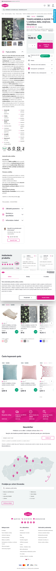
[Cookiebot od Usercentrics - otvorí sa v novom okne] (48, 272)
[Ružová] (3, 341)
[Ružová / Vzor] (22, 341)
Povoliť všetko (45, 297)
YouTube (28, 522)
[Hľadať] (3, 9)
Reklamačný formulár (24, 532)
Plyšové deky (19, 13)
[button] (40, 56)
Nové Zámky (33, 494)
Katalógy (22, 537)
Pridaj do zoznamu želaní (17, 305)
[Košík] (48, 5)
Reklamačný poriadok (43, 535)
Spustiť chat (13, 240)
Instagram (25, 522)
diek (19, 196)
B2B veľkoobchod (24, 549)
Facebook (22, 522)
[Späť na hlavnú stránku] (5, 5)
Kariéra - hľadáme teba (25, 547)
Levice (4, 494)
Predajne (4, 530)
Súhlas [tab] (10, 276)
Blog (21, 535)
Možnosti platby (5, 537)
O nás (21, 544)
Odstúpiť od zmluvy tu (43, 539)
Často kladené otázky (7, 532)
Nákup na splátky (6, 539)
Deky (14, 13)
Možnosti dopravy (6, 535)
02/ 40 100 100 (14, 236)
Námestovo (33, 491)
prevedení (26, 267)
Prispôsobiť (27, 297)
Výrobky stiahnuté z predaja (26, 556)
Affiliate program (24, 542)
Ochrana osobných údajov (44, 532)
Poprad (32, 496)
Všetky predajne (7, 503)
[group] (13, 29)
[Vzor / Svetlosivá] (28, 341)
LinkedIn (34, 522)
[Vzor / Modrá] (41, 341)
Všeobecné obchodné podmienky (45, 530)
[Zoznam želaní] (45, 5)
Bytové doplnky (8, 13)
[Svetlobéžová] (6, 341)
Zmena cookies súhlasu (43, 542)
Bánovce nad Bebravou (8, 491)
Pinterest (31, 522)
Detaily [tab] (28, 276)
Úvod (3, 13)
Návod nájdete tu (6, 446)
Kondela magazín (24, 539)
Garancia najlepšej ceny (47, 40)
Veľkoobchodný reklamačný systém (28, 551)
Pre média (22, 554)
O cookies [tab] (46, 276)
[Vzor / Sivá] (25, 341)
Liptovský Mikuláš (7, 496)
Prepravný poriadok (42, 537)
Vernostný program (6, 548)
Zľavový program (5, 546)
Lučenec (5, 498)
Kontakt (22, 530)
